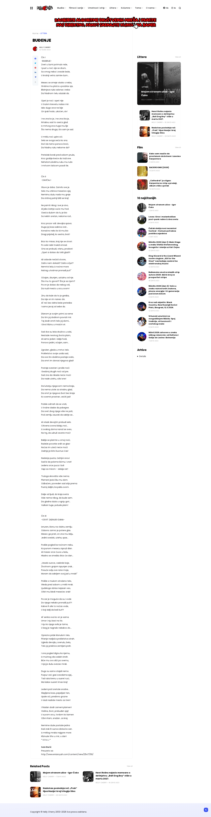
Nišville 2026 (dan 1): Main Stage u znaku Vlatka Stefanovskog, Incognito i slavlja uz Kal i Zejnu (164, 244)
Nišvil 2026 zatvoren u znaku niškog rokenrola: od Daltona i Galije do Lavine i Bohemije (164, 335)
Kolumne (125, 7)
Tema (138, 7)
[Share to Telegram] (35, 77)
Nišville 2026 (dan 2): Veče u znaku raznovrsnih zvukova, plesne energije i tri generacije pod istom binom (164, 290)
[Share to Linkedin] (35, 72)
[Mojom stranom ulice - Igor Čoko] (35, 776)
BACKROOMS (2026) (159, 167)
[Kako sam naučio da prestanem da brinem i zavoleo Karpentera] (142, 157)
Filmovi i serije (76, 7)
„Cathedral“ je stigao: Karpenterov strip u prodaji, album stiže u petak (163, 183)
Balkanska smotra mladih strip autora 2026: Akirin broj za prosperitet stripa (164, 275)
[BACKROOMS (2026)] (142, 171)
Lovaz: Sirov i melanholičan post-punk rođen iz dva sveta (163, 218)
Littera (113, 7)
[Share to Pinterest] (35, 68)
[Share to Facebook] (35, 59)
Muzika (60, 7)
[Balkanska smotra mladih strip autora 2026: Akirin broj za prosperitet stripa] (141, 276)
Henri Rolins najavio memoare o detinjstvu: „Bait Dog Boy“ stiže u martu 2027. (113, 775)
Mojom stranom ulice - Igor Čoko (61, 772)
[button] (35, 82)
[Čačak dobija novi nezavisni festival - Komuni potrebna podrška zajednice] (141, 232)
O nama (150, 7)
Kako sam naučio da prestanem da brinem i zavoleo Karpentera (165, 156)
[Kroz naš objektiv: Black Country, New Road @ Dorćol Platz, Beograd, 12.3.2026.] (141, 306)
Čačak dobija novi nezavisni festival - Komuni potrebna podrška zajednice (162, 231)
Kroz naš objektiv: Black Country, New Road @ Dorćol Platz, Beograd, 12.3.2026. (163, 305)
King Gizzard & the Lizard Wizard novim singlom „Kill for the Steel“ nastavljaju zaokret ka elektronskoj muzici (165, 260)
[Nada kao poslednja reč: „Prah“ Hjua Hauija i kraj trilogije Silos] (35, 792)
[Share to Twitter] (35, 63)
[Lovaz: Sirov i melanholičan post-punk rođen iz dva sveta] (141, 219)
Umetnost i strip (96, 7)
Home (35, 33)
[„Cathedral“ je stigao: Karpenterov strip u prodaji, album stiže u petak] (142, 184)
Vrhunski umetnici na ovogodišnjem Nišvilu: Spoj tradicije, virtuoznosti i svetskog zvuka (162, 320)
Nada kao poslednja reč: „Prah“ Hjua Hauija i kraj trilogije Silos (60, 790)
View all (130, 766)
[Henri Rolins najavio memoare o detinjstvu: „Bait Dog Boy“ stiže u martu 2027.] (88, 776)
